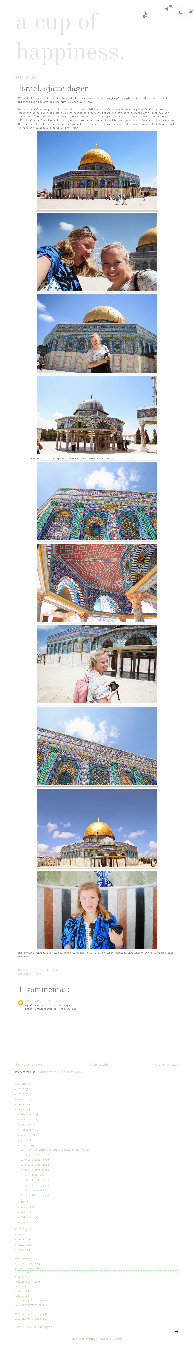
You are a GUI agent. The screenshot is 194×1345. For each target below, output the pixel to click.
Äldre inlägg (167, 1065)
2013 (22, 1229)
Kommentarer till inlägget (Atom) (61, 1072)
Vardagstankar (24, 1268)
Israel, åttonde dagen (35, 1160)
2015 (22, 1104)
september (28, 1130)
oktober (27, 1124)
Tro (17, 1286)
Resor (37, 974)
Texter (19, 1291)
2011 (22, 1239)
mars (24, 1212)
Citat (18, 1309)
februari (27, 1217)
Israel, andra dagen (33, 1190)
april (25, 1207)
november (27, 1119)
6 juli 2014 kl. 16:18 (56, 1001)
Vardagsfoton (23, 1263)
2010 (22, 1245)
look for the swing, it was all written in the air (55, 1150)
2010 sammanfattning (28, 1319)
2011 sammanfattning (28, 1300)
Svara (28, 1013)
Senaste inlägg (29, 1065)
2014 (22, 1110)
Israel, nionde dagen (34, 1154)
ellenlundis (33, 1001)
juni (24, 1145)
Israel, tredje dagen (34, 1185)
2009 (22, 1250)
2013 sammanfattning (28, 1314)
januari (27, 1222)
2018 (22, 1089)
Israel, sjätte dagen (34, 1170)
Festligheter (23, 1282)
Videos (19, 1296)
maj (24, 1202)
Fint (17, 1277)
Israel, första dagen (34, 1195)
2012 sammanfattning (28, 1305)
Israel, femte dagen (33, 1175)
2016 (22, 1099)
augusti (27, 1135)
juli (24, 1140)
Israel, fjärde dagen (34, 1180)
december (27, 1114)
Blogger (118, 1339)
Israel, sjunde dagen (34, 1165)
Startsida (99, 1065)
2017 (22, 1094)
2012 (22, 1234)
